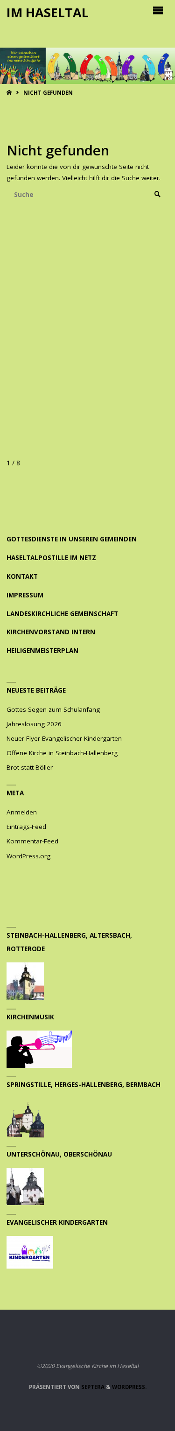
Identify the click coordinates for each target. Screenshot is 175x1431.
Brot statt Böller (30, 767)
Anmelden (22, 812)
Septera (92, 1386)
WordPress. (129, 1386)
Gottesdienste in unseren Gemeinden (72, 539)
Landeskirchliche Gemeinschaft (62, 614)
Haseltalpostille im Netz (51, 558)
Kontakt (22, 576)
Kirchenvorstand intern (51, 632)
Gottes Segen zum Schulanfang (53, 709)
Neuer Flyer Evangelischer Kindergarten (64, 738)
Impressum (25, 595)
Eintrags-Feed (26, 826)
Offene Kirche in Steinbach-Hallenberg (62, 753)
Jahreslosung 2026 (34, 724)
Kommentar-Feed (32, 841)
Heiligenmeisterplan (42, 650)
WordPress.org (28, 856)
